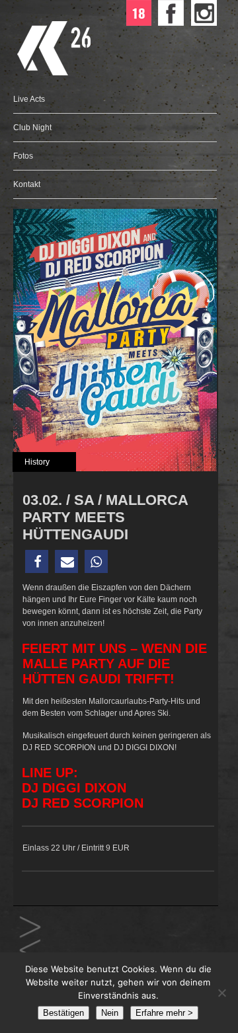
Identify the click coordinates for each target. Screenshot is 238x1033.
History (37, 462)
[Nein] (221, 992)
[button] (36, 561)
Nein (109, 1013)
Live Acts (29, 99)
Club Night (32, 127)
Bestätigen (63, 1013)
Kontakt (26, 184)
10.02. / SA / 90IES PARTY (30, 950)
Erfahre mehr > (164, 1013)
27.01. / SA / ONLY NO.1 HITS (30, 927)
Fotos (23, 156)
